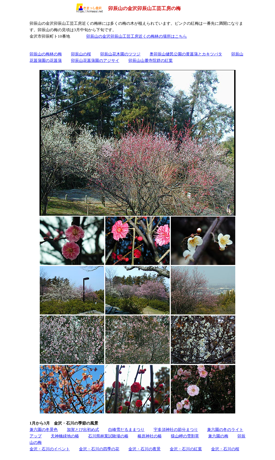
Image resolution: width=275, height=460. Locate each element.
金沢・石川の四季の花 (99, 449)
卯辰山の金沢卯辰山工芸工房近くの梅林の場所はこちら (136, 36)
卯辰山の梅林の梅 (46, 54)
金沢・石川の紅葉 (186, 449)
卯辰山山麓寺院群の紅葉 (150, 60)
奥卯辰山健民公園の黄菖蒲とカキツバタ (186, 54)
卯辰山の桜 (81, 54)
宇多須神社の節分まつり (176, 429)
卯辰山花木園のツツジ (120, 54)
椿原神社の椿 (150, 436)
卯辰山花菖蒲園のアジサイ (95, 60)
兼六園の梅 (218, 436)
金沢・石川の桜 (225, 449)
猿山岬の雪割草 (185, 436)
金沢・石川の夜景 (144, 449)
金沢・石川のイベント (50, 449)
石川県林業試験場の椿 (108, 436)
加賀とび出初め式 (83, 429)
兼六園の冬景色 (44, 429)
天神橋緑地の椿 (65, 436)
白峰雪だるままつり (126, 429)
